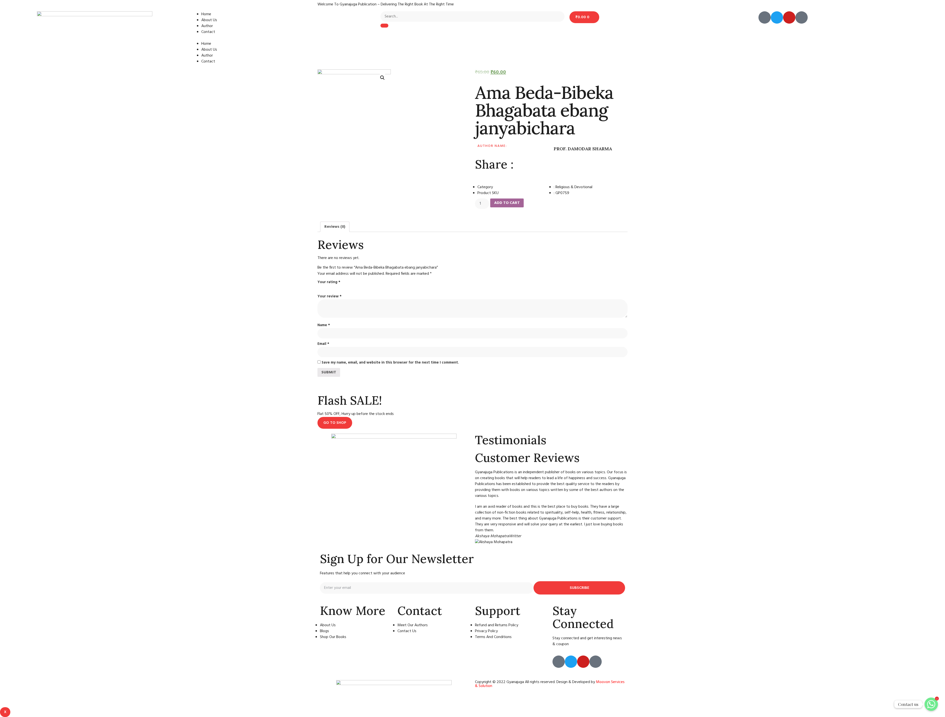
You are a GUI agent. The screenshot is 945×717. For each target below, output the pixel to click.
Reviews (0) (334, 227)
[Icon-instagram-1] (801, 17)
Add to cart (507, 203)
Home (206, 14)
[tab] (334, 227)
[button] (283, 38)
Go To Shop (334, 423)
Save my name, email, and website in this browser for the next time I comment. (390, 363)
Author (207, 26)
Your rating (328, 282)
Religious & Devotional (573, 187)
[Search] (384, 26)
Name (323, 325)
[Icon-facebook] (764, 17)
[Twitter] (777, 17)
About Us (209, 20)
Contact (208, 32)
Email (323, 344)
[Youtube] (789, 17)
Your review (329, 296)
